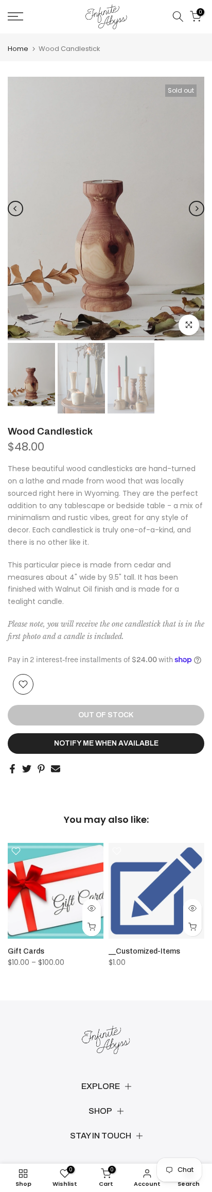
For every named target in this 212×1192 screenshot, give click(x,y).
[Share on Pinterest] (41, 768)
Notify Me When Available (106, 743)
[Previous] (15, 208)
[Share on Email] (55, 768)
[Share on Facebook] (12, 768)
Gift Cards (26, 951)
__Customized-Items (144, 951)
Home (18, 48)
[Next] (196, 208)
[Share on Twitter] (26, 768)
